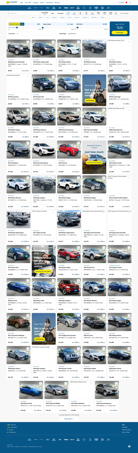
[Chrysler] (35, 8)
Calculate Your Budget (94, 163)
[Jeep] (66, 8)
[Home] (11, 2)
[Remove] (35, 17)
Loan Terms (11, 33)
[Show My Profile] (130, 2)
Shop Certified (126, 432)
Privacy (8, 446)
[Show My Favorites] (28, 42)
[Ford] (47, 8)
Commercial (49, 2)
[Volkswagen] (102, 8)
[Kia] (72, 8)
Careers (40, 446)
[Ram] (90, 8)
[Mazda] (78, 8)
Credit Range (62, 33)
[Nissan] (84, 8)
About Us (57, 2)
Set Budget (119, 32)
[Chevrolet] (29, 8)
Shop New (124, 427)
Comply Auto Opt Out (32, 446)
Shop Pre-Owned (126, 429)
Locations (35, 2)
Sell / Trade (28, 2)
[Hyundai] (59, 8)
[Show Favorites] (126, 2)
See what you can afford (43, 271)
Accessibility (24, 446)
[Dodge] (41, 8)
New (52, 13)
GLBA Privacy (18, 446)
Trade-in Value (47, 24)
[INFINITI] (108, 8)
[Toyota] (96, 8)
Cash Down (79, 24)
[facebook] (129, 446)
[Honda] (53, 8)
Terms (12, 446)
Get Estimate (90, 100)
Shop (21, 2)
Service (42, 2)
